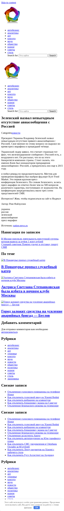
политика (12, 367)
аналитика (12, 33)
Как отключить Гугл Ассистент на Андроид (30, 455)
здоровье (12, 353)
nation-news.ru (20, 225)
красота (11, 38)
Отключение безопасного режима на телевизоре (33, 405)
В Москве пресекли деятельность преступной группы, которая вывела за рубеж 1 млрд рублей (30, 240)
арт (9, 35)
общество (12, 44)
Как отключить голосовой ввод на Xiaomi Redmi (33, 397)
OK (36, 507)
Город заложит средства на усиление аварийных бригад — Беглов (31, 313)
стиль (10, 52)
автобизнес (13, 30)
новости (16, 133)
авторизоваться (9, 332)
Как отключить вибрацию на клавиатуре (29, 400)
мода (10, 41)
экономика (13, 378)
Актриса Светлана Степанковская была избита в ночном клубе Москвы (30, 291)
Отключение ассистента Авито (23, 435)
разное (10, 47)
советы (11, 49)
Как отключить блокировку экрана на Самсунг (32, 403)
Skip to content (8, 2)
